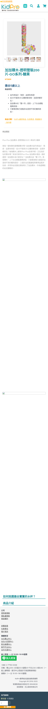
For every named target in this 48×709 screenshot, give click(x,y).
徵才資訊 (4, 632)
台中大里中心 (6, 650)
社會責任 (4, 629)
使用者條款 (5, 613)
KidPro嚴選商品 (20, 119)
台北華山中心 (6, 639)
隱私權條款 (5, 616)
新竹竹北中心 (6, 647)
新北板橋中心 (6, 644)
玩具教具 (30, 119)
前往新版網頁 (7, 1)
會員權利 (4, 619)
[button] (25, 6)
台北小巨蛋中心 (7, 641)
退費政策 (4, 626)
